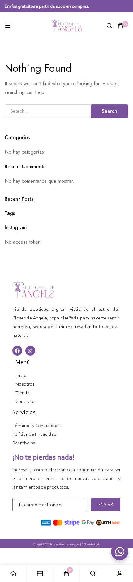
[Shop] (40, 573)
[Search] (109, 26)
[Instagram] (30, 351)
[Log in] (119, 573)
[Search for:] (66, 110)
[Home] (13, 573)
